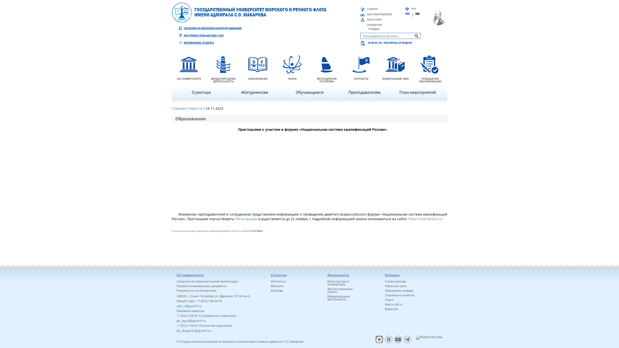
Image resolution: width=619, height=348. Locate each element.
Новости (195, 108)
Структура (279, 275)
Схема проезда (395, 281)
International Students (199, 42)
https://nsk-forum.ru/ (425, 219)
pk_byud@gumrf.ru (191, 321)
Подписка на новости (399, 295)
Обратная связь (396, 286)
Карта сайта (374, 19)
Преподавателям (364, 92)
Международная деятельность (223, 80)
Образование (258, 78)
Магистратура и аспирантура (338, 283)
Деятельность (338, 275)
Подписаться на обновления (196, 290)
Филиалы (277, 286)
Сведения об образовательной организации (213, 28)
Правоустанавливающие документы (201, 286)
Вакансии (391, 309)
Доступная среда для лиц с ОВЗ (204, 35)
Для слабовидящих (379, 14)
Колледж (277, 290)
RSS (414, 8)
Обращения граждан (399, 290)
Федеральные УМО (395, 78)
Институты (278, 281)
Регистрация (247, 219)
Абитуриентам (254, 92)
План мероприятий (417, 92)
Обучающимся (310, 92)
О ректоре (201, 92)
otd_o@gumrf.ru (189, 306)
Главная (372, 9)
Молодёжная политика (327, 80)
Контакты (361, 78)
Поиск (389, 300)
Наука (292, 78)
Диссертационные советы (340, 290)
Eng (417, 13)
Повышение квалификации (430, 80)
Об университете (189, 78)
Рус (407, 13)
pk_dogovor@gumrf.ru (194, 331)
